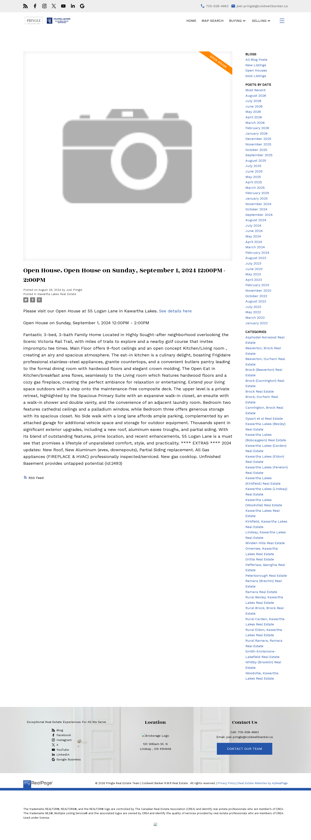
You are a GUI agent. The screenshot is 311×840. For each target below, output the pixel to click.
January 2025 (256, 198)
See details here (175, 310)
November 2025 (258, 144)
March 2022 (255, 318)
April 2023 (253, 280)
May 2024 (253, 236)
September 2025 (258, 155)
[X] (54, 6)
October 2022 (256, 296)
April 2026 (253, 117)
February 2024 (257, 253)
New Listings (255, 65)
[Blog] (25, 6)
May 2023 (253, 274)
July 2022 (253, 307)
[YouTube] (63, 6)
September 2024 (259, 215)
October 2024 (256, 209)
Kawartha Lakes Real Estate (56, 294)
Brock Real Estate (259, 391)
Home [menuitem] (191, 21)
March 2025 (255, 188)
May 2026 (253, 112)
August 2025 (255, 161)
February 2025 (257, 193)
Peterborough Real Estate (266, 576)
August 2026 (255, 96)
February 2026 (257, 128)
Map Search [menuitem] (213, 21)
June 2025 (254, 171)
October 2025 (256, 150)
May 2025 (253, 177)
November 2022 (258, 290)
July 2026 (253, 101)
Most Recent (255, 90)
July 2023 (253, 263)
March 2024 (255, 247)
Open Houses (256, 70)
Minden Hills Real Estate (265, 543)
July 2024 (253, 225)
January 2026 (256, 133)
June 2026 (254, 106)
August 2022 (255, 301)
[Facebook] (35, 6)
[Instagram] (44, 6)
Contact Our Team (244, 749)
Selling (259, 21)
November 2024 (258, 204)
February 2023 (257, 285)
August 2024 (255, 220)
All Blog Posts (256, 60)
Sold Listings (255, 76)
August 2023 (255, 258)
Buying (235, 21)
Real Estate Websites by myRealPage (263, 783)
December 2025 (258, 139)
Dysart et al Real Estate (264, 419)
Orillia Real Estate (259, 559)
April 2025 (253, 182)
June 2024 (254, 231)
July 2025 (253, 166)
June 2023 (254, 269)
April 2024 (253, 242)
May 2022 (253, 312)
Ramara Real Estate (261, 592)
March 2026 (255, 123)
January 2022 (256, 323)
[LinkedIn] (73, 6)
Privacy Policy (227, 783)
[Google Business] (82, 6)
